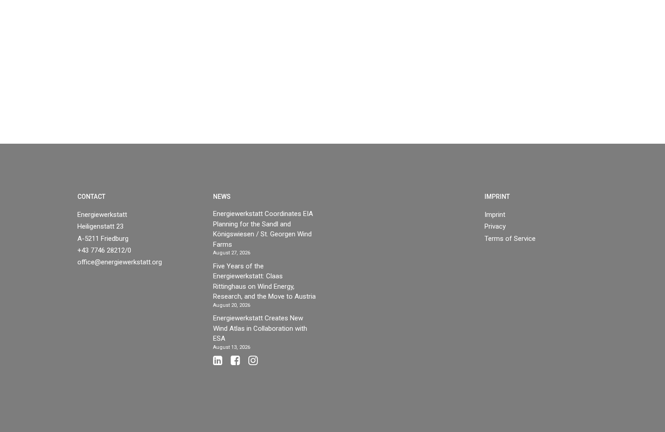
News (528, 28)
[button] (645, 28)
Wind (298, 28)
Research (426, 28)
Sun (335, 28)
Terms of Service (510, 239)
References (375, 28)
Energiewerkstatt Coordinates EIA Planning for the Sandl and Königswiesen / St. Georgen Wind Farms (263, 229)
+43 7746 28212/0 (104, 250)
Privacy (495, 226)
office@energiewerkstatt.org (119, 262)
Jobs (560, 28)
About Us (481, 28)
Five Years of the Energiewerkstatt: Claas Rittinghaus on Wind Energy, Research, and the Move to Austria (264, 281)
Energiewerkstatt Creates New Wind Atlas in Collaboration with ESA (260, 328)
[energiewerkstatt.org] (32, 28)
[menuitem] (301, 28)
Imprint (494, 215)
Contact (606, 28)
